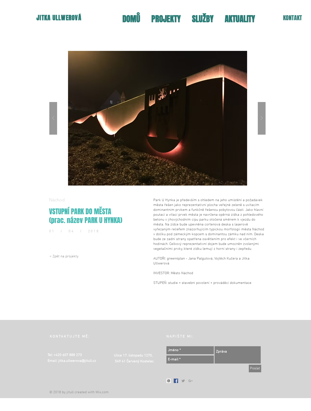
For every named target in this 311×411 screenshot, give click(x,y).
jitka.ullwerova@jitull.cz (77, 361)
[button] (157, 118)
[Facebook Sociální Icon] (176, 381)
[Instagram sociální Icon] (168, 381)
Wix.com (102, 392)
